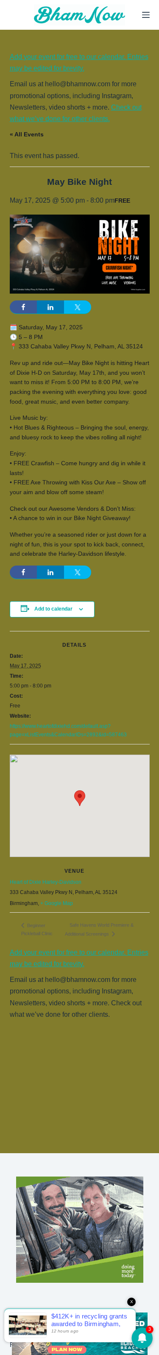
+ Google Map (56, 903)
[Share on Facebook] (23, 307)
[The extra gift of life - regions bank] (79, 1230)
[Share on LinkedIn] (50, 307)
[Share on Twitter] (77, 307)
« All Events (27, 134)
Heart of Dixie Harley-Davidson (45, 882)
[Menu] (146, 15)
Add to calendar (53, 609)
